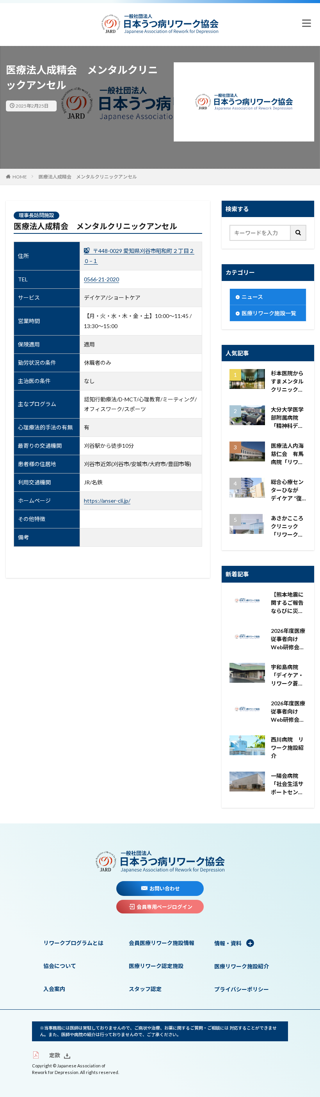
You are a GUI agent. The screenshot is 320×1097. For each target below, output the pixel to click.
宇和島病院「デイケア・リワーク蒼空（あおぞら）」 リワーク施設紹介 (288, 675)
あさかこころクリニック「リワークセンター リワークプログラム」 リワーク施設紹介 (288, 527)
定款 (54, 1055)
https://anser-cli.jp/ (107, 500)
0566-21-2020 (101, 279)
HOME (19, 177)
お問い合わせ (164, 888)
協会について (59, 966)
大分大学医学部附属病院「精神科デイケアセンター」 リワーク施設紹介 (288, 418)
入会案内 (54, 989)
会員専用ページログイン (164, 907)
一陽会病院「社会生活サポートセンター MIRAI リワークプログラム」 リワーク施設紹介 (288, 784)
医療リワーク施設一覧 (269, 313)
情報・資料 (228, 943)
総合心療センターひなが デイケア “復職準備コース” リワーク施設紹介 (288, 490)
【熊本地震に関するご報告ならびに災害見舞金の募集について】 (287, 603)
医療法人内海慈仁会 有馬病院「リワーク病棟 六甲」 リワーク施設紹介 (288, 454)
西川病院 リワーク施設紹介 (287, 747)
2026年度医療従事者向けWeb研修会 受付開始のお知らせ (288, 639)
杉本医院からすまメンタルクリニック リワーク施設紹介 (287, 382)
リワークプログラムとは (73, 943)
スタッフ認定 (145, 989)
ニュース (252, 296)
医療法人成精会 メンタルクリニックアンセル (88, 177)
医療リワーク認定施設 (156, 966)
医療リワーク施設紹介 (241, 966)
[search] (298, 233)
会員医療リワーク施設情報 (161, 943)
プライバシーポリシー (241, 989)
